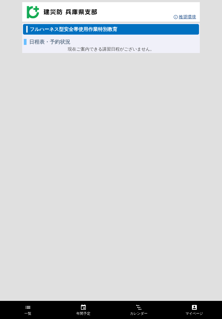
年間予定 (83, 313)
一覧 (27, 313)
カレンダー (139, 313)
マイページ (194, 313)
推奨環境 (187, 17)
